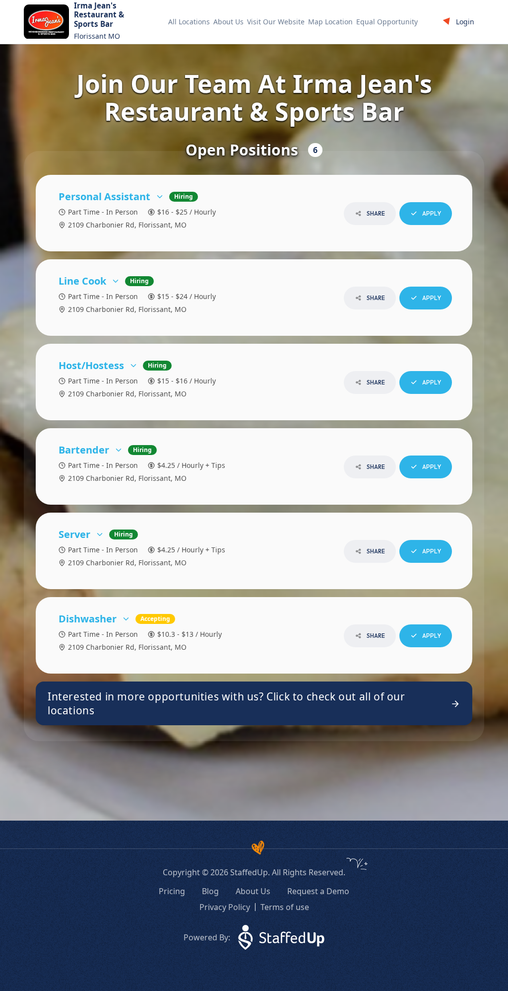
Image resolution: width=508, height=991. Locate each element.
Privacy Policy (224, 907)
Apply (431, 213)
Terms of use (284, 907)
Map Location (330, 21)
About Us (228, 21)
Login (465, 21)
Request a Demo (318, 891)
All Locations (189, 21)
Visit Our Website (276, 21)
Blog (210, 891)
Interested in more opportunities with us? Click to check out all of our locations (226, 703)
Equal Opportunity (387, 21)
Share (375, 213)
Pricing (172, 891)
